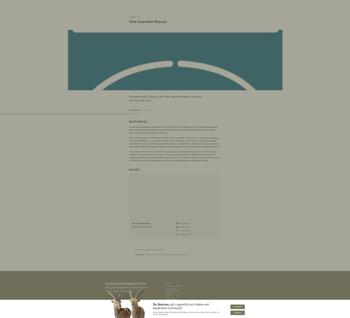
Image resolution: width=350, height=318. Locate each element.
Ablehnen (237, 312)
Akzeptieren (237, 306)
